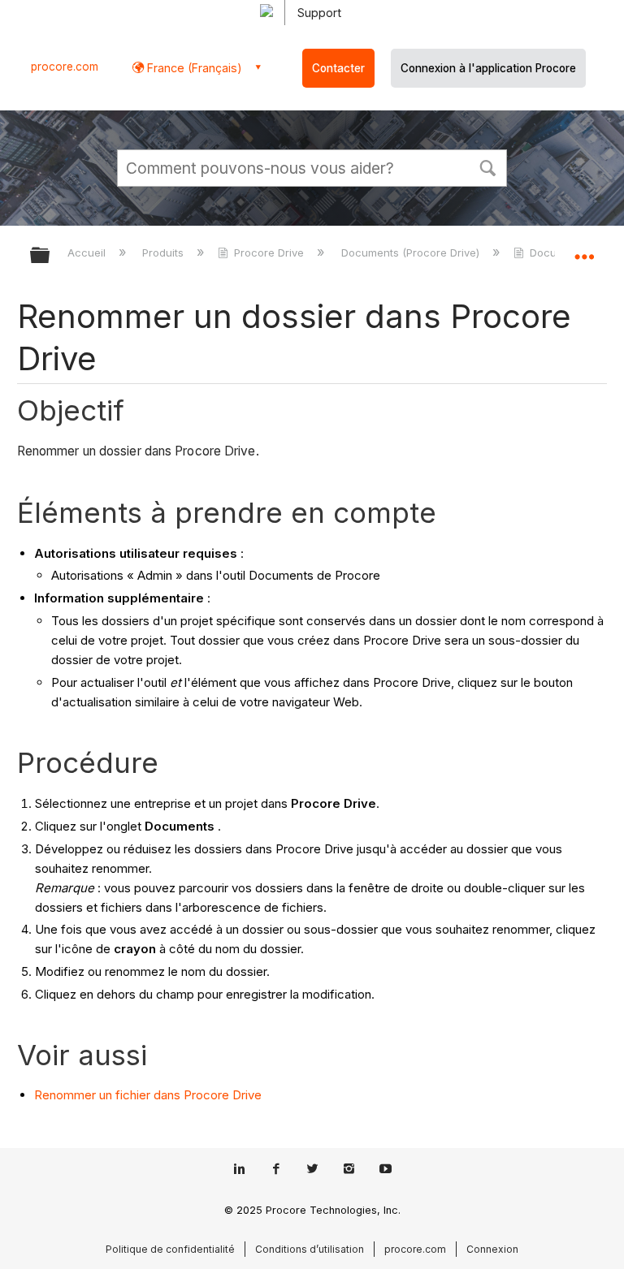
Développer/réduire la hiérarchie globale (50, 256)
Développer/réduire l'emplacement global (584, 250)
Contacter (338, 68)
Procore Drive (269, 252)
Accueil (88, 252)
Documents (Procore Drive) (411, 252)
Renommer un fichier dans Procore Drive (148, 1095)
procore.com (64, 66)
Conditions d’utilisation (309, 1249)
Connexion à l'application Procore (488, 68)
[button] (487, 166)
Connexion (492, 1249)
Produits (164, 252)
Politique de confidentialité (170, 1249)
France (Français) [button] (193, 68)
